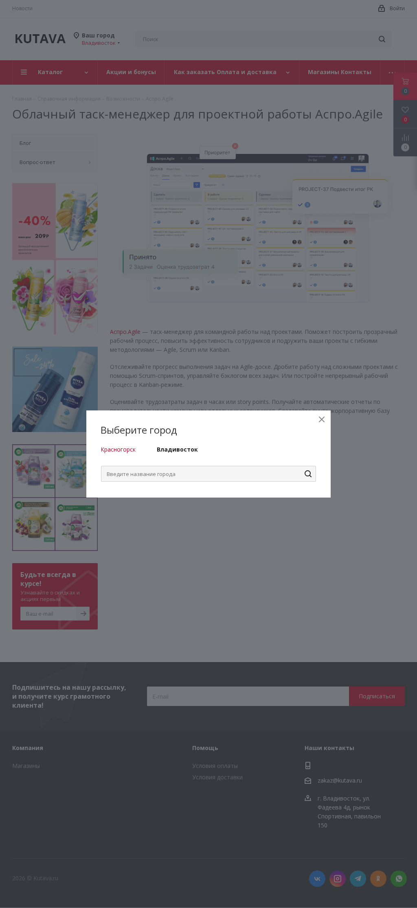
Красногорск (118, 449)
